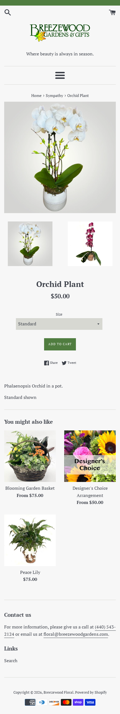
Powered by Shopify (91, 692)
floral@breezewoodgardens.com (76, 634)
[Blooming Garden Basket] (30, 456)
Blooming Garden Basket (30, 488)
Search (10, 660)
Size (59, 314)
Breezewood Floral (58, 692)
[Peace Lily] (30, 540)
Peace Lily (30, 572)
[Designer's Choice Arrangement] (90, 456)
